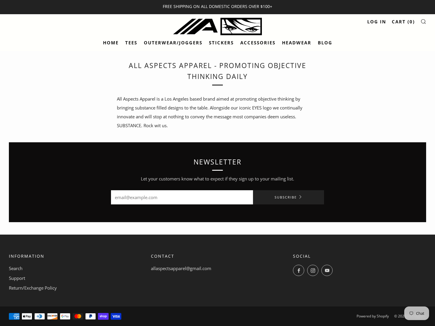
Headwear (296, 43)
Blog (325, 43)
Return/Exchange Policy (33, 288)
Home (111, 43)
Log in (376, 22)
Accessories (258, 43)
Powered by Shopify (373, 316)
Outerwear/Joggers (173, 43)
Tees (131, 43)
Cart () (403, 22)
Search (15, 268)
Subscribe (286, 197)
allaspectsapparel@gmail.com (181, 268)
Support (17, 278)
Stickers (221, 43)
